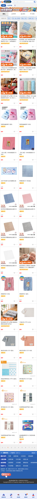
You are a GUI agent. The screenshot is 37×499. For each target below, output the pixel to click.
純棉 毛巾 (31, 18)
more (33, 453)
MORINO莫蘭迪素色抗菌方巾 (9, 209)
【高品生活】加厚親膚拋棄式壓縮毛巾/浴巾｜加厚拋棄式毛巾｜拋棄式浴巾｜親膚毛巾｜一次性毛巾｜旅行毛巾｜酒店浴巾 (9, 40)
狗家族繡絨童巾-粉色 (25, 124)
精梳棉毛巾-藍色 (23, 294)
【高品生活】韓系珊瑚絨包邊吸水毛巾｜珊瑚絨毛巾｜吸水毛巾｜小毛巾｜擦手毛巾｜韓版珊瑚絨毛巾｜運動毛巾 (9, 68)
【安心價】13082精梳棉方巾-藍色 (27, 153)
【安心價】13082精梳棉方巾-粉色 (9, 153)
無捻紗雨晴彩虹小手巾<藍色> (9, 379)
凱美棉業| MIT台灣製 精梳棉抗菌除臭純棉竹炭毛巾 (9, 323)
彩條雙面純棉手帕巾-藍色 (26, 407)
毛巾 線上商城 (16, 18)
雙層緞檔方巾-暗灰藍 (25, 181)
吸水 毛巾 (24, 18)
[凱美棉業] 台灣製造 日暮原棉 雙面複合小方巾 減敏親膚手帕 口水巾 (27, 266)
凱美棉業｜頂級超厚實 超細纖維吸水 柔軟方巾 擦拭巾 (27, 68)
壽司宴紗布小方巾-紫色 (7, 407)
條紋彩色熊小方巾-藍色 (7, 350)
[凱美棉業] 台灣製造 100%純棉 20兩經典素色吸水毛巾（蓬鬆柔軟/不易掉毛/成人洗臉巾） (27, 97)
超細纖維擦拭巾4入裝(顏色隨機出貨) (27, 436)
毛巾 (9, 18)
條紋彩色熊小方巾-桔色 (25, 350)
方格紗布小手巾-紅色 (25, 322)
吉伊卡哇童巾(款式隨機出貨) (8, 181)
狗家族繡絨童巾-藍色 (6, 124)
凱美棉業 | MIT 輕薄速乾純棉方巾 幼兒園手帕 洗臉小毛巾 (27, 40)
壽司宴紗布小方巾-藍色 (25, 379)
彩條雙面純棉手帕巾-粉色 (8, 435)
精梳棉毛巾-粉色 (5, 294)
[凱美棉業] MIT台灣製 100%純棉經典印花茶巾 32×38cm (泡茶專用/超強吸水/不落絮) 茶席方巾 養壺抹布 (9, 97)
